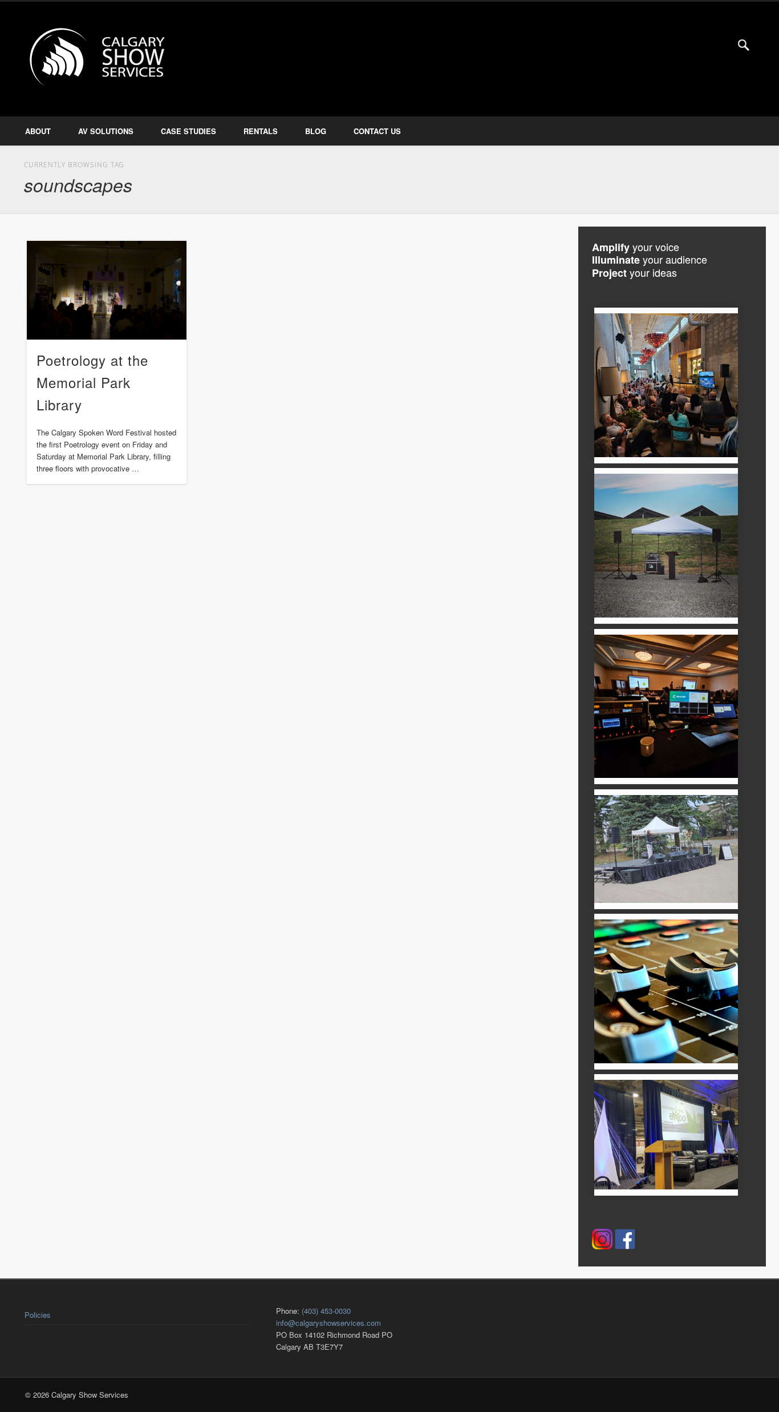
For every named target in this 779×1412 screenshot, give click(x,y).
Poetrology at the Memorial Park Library (92, 382)
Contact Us (377, 131)
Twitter (720, 45)
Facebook (696, 45)
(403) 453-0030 (326, 1310)
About (38, 131)
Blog (315, 131)
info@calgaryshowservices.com (328, 1322)
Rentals (261, 131)
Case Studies (188, 131)
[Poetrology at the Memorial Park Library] (107, 290)
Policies (38, 1314)
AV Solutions (105, 131)
